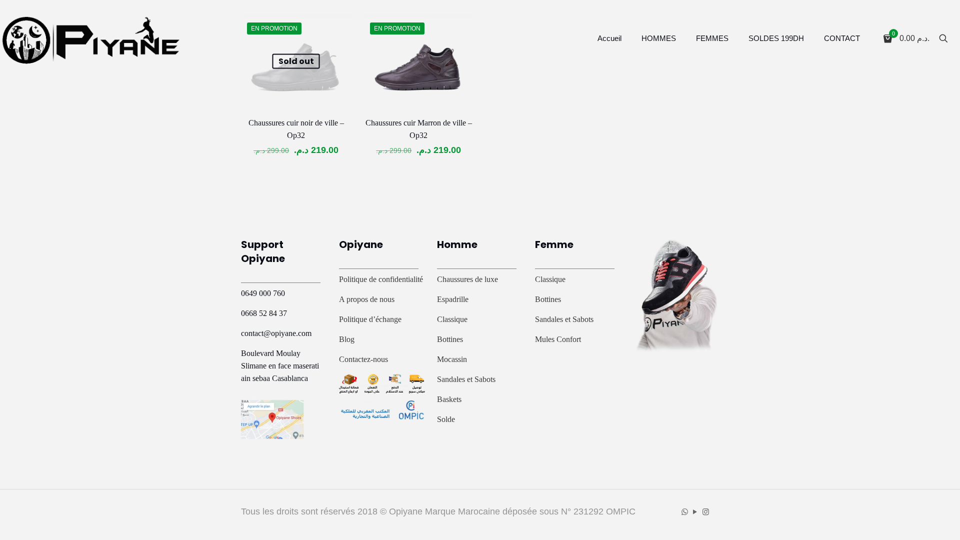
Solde (446, 419)
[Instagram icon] (706, 512)
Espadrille (452, 299)
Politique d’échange (370, 319)
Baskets (449, 399)
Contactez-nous (363, 359)
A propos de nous (366, 299)
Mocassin (452, 359)
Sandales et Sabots (466, 379)
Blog (346, 339)
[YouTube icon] (695, 512)
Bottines (450, 339)
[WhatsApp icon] (684, 512)
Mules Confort (558, 339)
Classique (452, 319)
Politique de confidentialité (381, 279)
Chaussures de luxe (467, 279)
